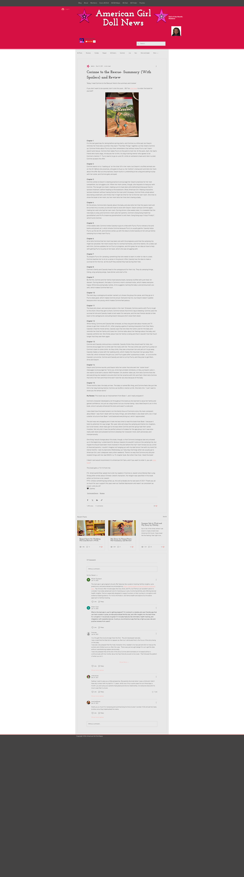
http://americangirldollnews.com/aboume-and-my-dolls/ (97, 838)
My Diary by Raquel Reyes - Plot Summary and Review (121, 540)
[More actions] (156, 66)
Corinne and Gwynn (92, 493)
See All (165, 517)
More (154, 53)
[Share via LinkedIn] (97, 500)
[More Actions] (156, 580)
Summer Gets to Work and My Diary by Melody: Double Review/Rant (151, 524)
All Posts (79, 53)
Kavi (136, 53)
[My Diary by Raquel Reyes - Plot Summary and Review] (122, 528)
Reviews (88, 53)
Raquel (104, 53)
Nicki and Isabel (145, 53)
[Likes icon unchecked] (92, 602)
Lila (130, 53)
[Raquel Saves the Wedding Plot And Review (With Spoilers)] (91, 528)
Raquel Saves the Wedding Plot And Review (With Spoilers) (90, 540)
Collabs (97, 53)
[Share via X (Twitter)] (92, 500)
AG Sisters (113, 53)
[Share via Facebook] (88, 500)
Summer (122, 53)
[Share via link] (102, 500)
